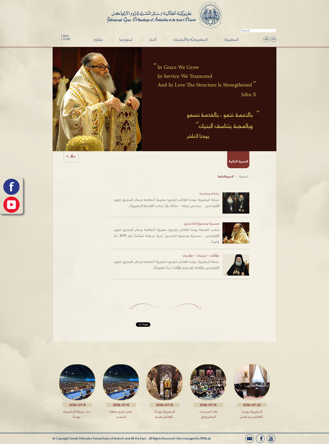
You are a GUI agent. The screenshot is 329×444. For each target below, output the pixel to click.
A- (67, 156)
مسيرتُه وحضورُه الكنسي (201, 223)
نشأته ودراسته (209, 193)
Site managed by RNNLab (193, 438)
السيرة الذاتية (225, 176)
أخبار (152, 39)
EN (273, 39)
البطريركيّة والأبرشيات (190, 39)
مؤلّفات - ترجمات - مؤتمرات (200, 255)
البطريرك (231, 39)
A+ (73, 156)
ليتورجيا (125, 39)
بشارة (98, 39)
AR (266, 39)
